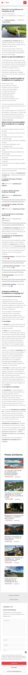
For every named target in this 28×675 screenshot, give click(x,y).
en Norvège (9, 119)
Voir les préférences (14, 671)
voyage (4, 119)
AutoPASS (7, 384)
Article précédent (14, 595)
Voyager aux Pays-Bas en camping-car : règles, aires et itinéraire (14, 559)
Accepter (14, 663)
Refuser (14, 667)
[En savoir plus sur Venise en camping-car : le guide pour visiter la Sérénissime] (14, 529)
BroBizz (14, 361)
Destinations (6, 22)
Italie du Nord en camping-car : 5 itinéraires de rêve (11, 580)
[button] (26, 652)
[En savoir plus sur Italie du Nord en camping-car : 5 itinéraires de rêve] (14, 571)
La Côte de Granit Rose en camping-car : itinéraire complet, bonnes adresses (13, 472)
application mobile (20, 246)
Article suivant (14, 599)
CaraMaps (4, 441)
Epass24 (4, 347)
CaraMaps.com (14, 244)
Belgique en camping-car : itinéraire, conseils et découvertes (14, 517)
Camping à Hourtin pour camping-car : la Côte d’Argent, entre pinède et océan (14, 495)
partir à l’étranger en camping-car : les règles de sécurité (13, 433)
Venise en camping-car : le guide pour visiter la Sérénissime (13, 538)
